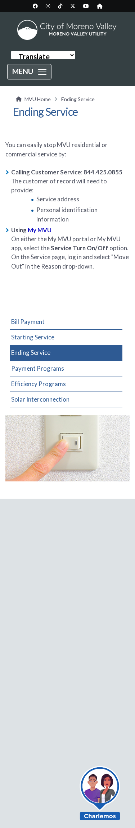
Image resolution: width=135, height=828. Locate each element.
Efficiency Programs (38, 384)
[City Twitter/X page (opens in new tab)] (72, 6)
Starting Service (32, 337)
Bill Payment (28, 321)
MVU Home (37, 99)
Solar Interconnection (40, 399)
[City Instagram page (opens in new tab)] (48, 6)
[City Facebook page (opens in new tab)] (35, 6)
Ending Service (30, 352)
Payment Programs (37, 368)
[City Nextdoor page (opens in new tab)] (100, 6)
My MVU (39, 230)
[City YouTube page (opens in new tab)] (86, 6)
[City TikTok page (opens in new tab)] (60, 6)
